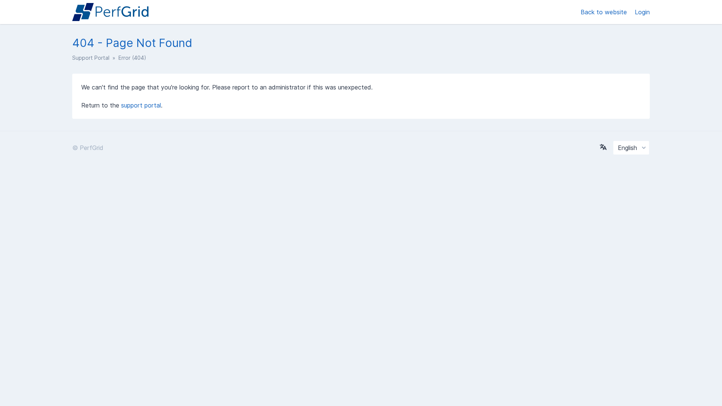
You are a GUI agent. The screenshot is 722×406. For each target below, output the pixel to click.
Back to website (605, 12)
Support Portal (90, 58)
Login (642, 12)
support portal (141, 105)
